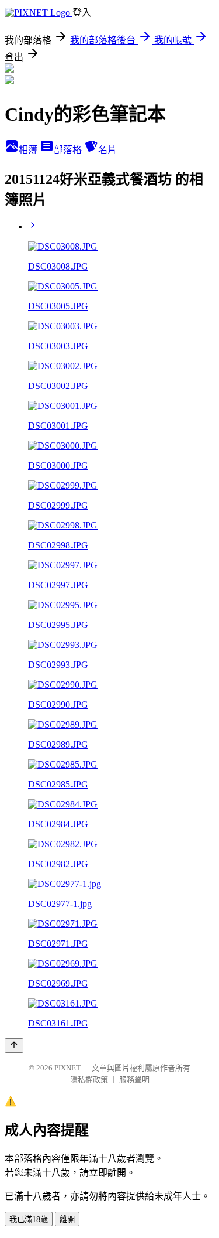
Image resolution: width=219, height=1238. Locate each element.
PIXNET (67, 1067)
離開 (67, 1219)
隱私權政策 (89, 1079)
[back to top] (14, 1045)
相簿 (29, 150)
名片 (107, 150)
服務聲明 (134, 1079)
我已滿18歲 (28, 1219)
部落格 (69, 150)
